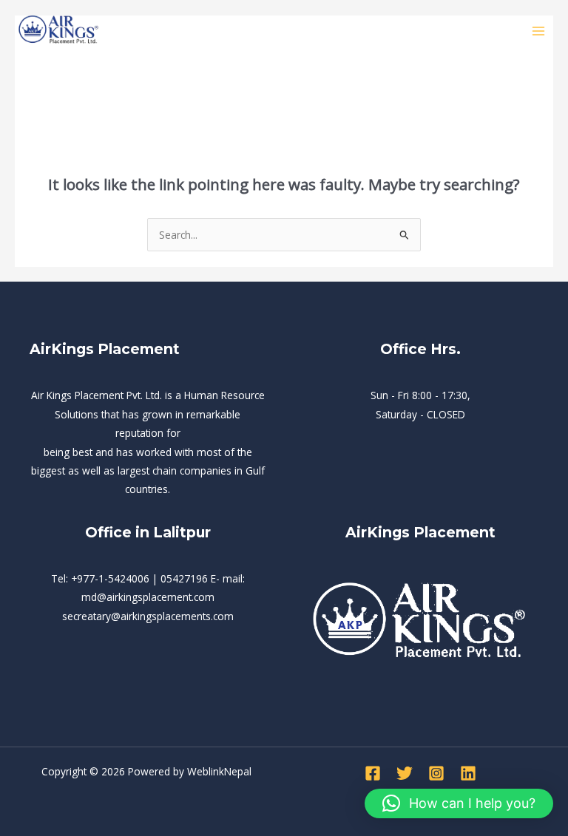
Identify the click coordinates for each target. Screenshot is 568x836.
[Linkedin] (468, 773)
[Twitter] (404, 773)
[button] (459, 803)
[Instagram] (436, 773)
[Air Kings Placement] (59, 31)
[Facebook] (373, 773)
